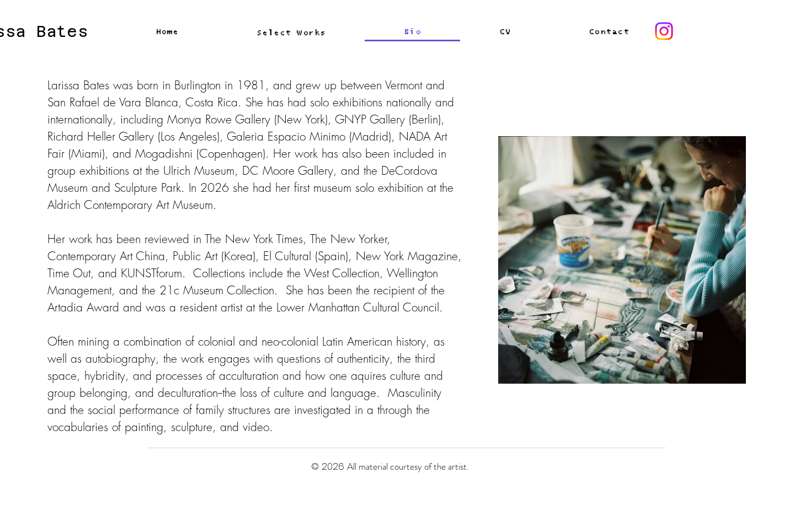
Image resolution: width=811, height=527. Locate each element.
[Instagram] (664, 31)
